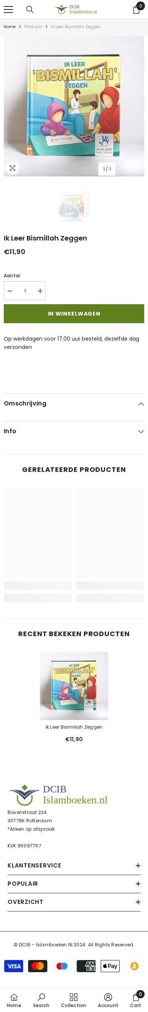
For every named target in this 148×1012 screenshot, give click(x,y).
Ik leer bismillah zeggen (74, 727)
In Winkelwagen (74, 313)
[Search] (30, 9)
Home (10, 27)
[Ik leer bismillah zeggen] (74, 686)
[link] (38, 585)
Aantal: (12, 275)
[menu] (8, 9)
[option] (74, 106)
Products (33, 27)
